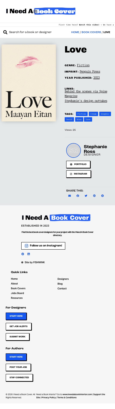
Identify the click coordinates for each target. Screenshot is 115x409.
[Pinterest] (22, 254)
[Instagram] (35, 11)
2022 (96, 77)
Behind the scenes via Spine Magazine (86, 93)
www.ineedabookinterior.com (77, 394)
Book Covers (91, 32)
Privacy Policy (48, 397)
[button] (69, 195)
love (88, 119)
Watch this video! (87, 24)
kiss (79, 119)
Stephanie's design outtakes (86, 101)
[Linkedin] (28, 254)
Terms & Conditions (67, 397)
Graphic (105, 114)
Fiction (83, 65)
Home (75, 32)
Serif (69, 119)
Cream (93, 114)
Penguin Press (90, 71)
